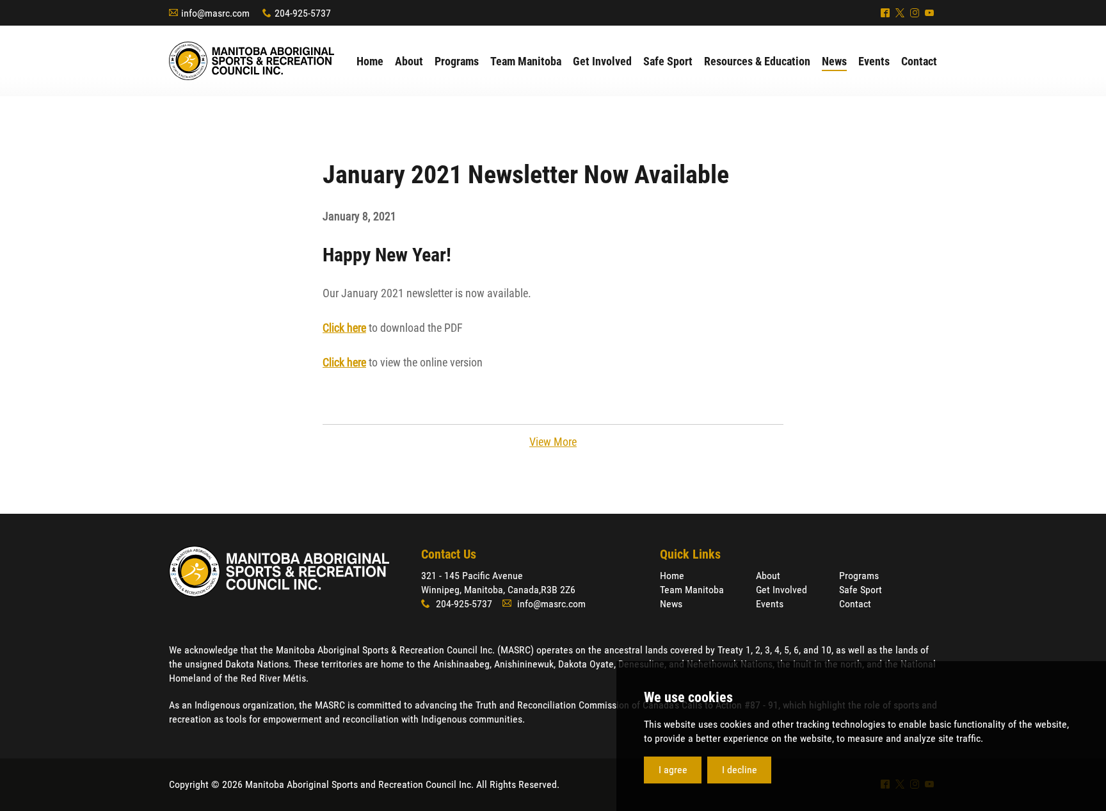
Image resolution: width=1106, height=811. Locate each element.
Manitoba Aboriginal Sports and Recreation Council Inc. (251, 61)
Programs (859, 575)
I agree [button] (673, 770)
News (671, 604)
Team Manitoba (692, 590)
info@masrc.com (215, 13)
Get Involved (781, 590)
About (768, 575)
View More (553, 441)
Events (769, 604)
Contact (855, 604)
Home (672, 575)
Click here (344, 327)
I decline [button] (739, 770)
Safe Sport (860, 590)
